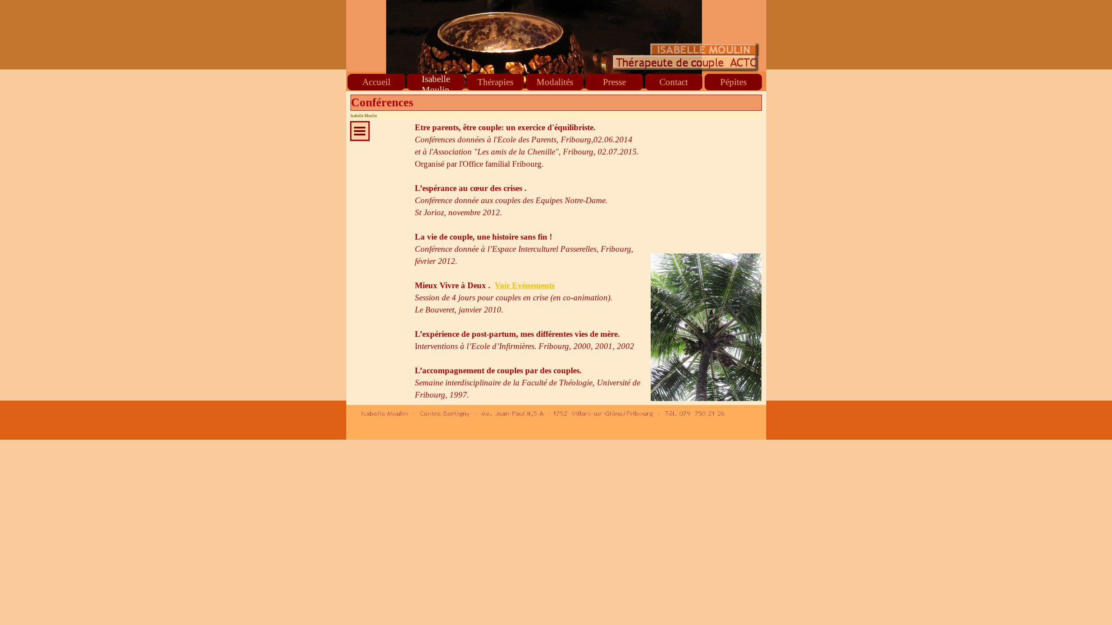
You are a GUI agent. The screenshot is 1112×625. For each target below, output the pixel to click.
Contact (673, 82)
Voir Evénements (525, 285)
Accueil (376, 82)
